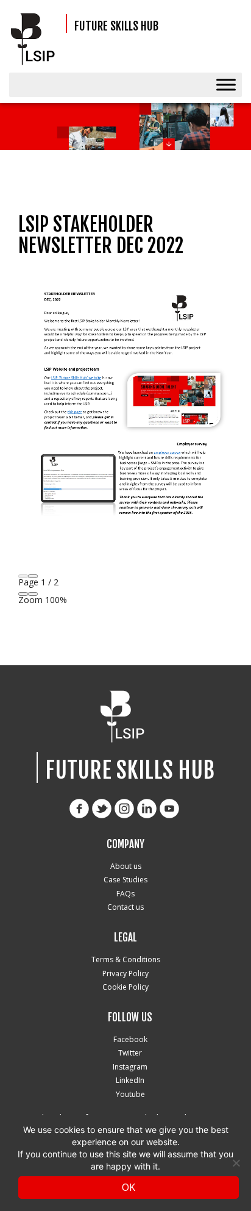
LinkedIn (130, 1080)
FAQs (125, 893)
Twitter (130, 1053)
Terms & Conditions (125, 959)
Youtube (130, 1094)
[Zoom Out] (23, 594)
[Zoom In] (33, 594)
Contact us (125, 907)
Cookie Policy (125, 987)
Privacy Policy (125, 973)
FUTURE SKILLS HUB (116, 26)
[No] (236, 1163)
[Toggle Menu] (226, 84)
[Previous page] (23, 576)
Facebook (130, 1039)
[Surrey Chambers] (36, 39)
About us (125, 866)
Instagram (130, 1067)
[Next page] (33, 576)
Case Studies (125, 879)
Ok (128, 1187)
